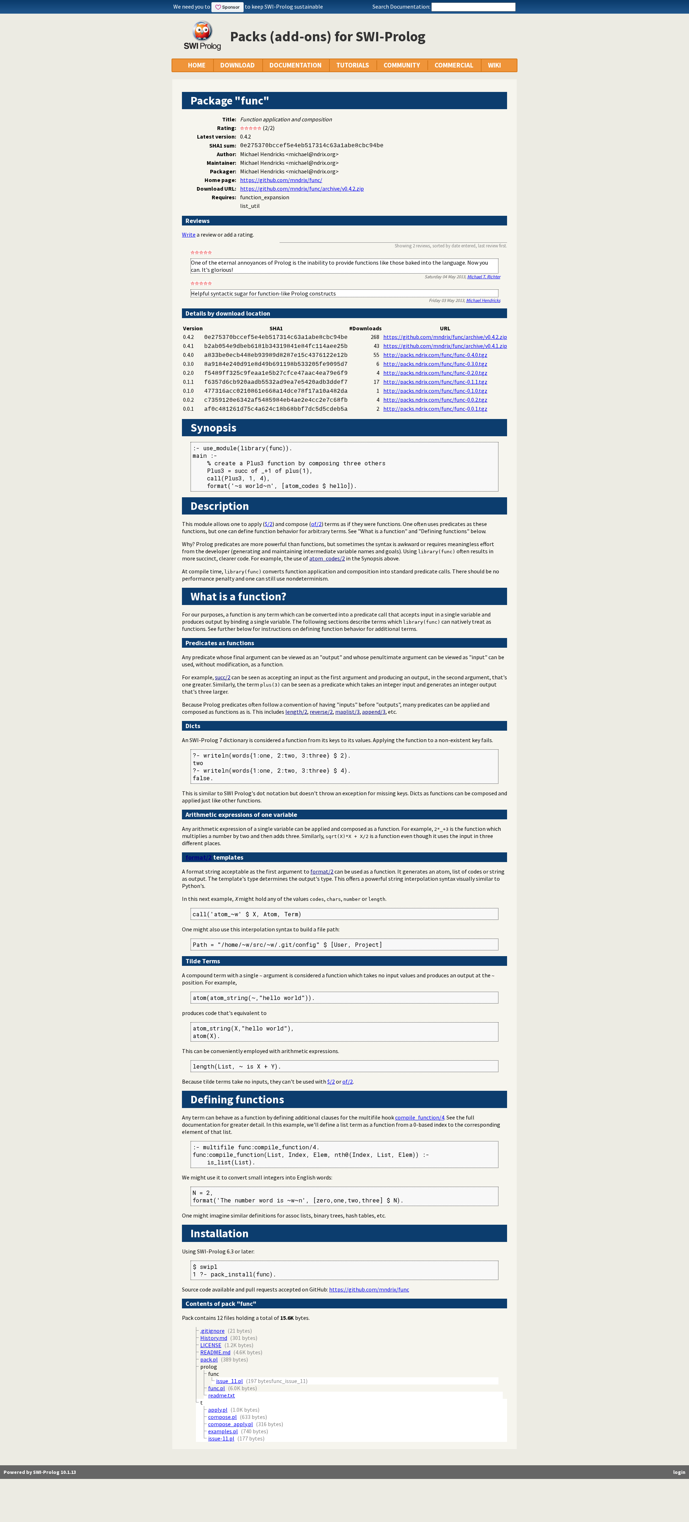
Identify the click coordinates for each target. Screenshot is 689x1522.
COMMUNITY (402, 65)
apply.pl (218, 1409)
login (679, 1472)
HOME (197, 65)
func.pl (216, 1388)
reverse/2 (321, 711)
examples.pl (223, 1431)
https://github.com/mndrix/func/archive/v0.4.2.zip (302, 188)
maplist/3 (347, 711)
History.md (213, 1337)
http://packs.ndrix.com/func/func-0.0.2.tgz (435, 399)
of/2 (316, 523)
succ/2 (222, 677)
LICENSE (210, 1345)
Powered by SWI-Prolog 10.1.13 (40, 1472)
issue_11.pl (229, 1380)
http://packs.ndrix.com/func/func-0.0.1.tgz (435, 408)
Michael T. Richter (483, 276)
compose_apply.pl (230, 1424)
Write (189, 234)
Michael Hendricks (483, 300)
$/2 (268, 523)
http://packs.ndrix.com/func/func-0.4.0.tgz (435, 354)
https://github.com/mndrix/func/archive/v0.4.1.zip (445, 345)
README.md (215, 1352)
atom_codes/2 (327, 558)
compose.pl (222, 1416)
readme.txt (221, 1395)
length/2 (296, 711)
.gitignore (212, 1330)
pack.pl (209, 1359)
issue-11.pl (221, 1438)
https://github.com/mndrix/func (369, 1289)
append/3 (373, 711)
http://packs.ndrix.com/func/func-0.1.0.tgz (435, 390)
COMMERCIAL (454, 65)
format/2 (199, 857)
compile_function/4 (419, 1117)
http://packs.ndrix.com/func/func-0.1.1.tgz (435, 381)
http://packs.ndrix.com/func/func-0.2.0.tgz (435, 372)
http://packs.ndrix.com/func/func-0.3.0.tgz (435, 363)
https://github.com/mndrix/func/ (281, 179)
